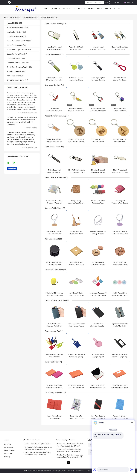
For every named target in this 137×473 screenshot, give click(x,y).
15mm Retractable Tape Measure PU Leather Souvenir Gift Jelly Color (54, 203)
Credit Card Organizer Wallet (17, 67)
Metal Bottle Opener (15, 45)
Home (46, 9)
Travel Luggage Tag (14, 71)
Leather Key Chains (14, 32)
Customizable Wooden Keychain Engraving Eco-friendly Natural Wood (54, 141)
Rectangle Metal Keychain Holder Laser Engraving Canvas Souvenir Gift (38, 448)
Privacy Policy (27, 471)
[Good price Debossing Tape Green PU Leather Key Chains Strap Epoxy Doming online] (54, 66)
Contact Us (110, 9)
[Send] (131, 469)
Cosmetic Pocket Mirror (16, 63)
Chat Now (116, 2)
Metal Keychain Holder (15, 28)
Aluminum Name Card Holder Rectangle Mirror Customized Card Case (54, 387)
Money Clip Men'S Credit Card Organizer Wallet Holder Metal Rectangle (76, 326)
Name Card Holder (14, 76)
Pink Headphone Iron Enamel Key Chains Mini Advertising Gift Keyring (98, 111)
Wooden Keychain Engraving (17, 41)
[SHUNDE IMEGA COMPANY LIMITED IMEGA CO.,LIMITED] (25, 9)
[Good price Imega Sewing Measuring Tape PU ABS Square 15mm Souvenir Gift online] (76, 189)
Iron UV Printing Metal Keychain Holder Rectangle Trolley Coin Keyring (38, 453)
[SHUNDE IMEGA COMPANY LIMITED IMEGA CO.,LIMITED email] (9, 163)
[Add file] (94, 469)
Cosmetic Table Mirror (15, 54)
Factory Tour (79, 9)
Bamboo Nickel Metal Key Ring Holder (37, 444)
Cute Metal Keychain (15, 36)
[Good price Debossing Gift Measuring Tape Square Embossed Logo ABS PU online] (119, 189)
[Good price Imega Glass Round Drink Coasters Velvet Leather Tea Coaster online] (119, 250)
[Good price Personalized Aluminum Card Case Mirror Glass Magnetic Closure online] (76, 373)
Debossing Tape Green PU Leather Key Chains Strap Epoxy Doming (54, 80)
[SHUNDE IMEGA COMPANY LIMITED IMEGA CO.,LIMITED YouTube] (9, 2)
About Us (67, 9)
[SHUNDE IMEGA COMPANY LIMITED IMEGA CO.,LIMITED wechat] (15, 163)
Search (107, 2)
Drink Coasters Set (14, 58)
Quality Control (95, 9)
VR (119, 9)
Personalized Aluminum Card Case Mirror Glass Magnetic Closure (76, 387)
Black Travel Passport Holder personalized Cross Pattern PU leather (97, 418)
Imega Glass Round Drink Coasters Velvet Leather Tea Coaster (119, 264)
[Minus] (131, 422)
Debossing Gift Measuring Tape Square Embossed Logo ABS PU (119, 203)
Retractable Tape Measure (17, 50)
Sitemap (7, 457)
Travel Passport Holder (16, 80)
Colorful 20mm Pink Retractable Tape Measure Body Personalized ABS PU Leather (70, 456)
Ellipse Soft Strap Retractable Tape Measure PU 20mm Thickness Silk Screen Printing (69, 450)
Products (56, 9)
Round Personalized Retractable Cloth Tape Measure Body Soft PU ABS (70, 445)
